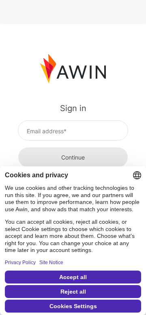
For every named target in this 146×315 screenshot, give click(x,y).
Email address (45, 131)
